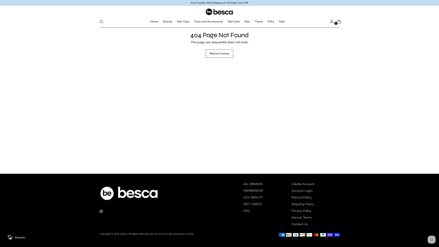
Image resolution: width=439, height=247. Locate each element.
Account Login (302, 190)
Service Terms (302, 217)
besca (123, 234)
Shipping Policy (303, 204)
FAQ (246, 211)
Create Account (303, 184)
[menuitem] (154, 21)
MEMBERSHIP (253, 190)
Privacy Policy (301, 211)
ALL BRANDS (253, 184)
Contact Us (300, 224)
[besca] (219, 12)
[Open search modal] (101, 21)
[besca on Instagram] (101, 212)
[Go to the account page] (330, 21)
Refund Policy (302, 197)
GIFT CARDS (253, 204)
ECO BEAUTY (253, 197)
